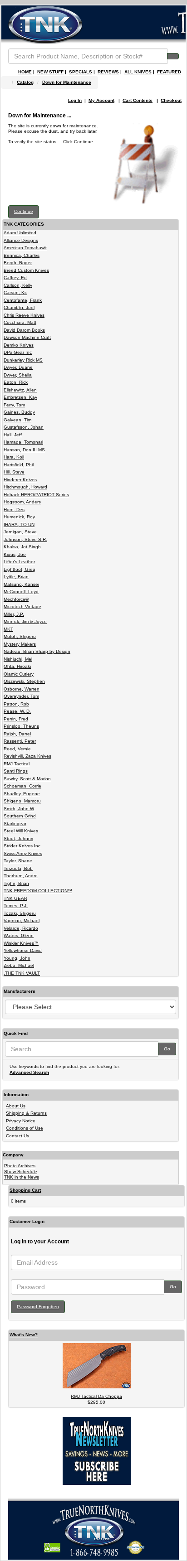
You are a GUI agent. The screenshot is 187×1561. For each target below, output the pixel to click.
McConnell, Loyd (21, 591)
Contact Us (17, 1135)
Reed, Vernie (17, 748)
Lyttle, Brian (16, 576)
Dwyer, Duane (18, 367)
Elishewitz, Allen (20, 389)
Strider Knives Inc (22, 845)
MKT (8, 629)
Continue (23, 211)
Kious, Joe (15, 554)
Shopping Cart (25, 1190)
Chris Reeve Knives (24, 315)
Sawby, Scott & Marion (27, 778)
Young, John (17, 958)
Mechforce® (16, 599)
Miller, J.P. (14, 614)
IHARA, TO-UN (19, 524)
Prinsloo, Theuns (21, 726)
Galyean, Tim (17, 419)
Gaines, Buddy (19, 412)
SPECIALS (80, 71)
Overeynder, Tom (21, 696)
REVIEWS (108, 71)
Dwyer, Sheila (18, 374)
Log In (75, 100)
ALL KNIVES (138, 71)
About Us (15, 1105)
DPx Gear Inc (18, 352)
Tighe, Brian (16, 883)
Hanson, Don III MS (24, 449)
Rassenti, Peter (20, 741)
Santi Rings (16, 770)
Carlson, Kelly (18, 285)
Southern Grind (20, 815)
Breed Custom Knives (26, 270)
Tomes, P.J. (16, 905)
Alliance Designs (21, 240)
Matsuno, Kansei (21, 584)
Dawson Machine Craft (27, 337)
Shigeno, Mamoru (22, 800)
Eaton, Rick (16, 382)
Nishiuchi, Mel (18, 659)
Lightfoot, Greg (19, 569)
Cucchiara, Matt (20, 322)
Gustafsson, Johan (24, 427)
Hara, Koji (14, 456)
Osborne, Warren (21, 688)
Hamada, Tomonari (23, 442)
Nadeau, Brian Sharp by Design (37, 651)
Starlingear (15, 823)
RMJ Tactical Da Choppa (96, 1396)
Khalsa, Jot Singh (22, 546)
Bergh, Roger (18, 262)
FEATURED (169, 71)
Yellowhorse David (23, 950)
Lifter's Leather (19, 561)
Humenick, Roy (19, 516)
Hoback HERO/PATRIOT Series (36, 494)
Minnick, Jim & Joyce (25, 621)
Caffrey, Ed (15, 277)
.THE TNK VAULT (22, 973)
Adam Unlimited (20, 232)
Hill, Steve (14, 471)
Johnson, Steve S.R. (25, 539)
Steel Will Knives (21, 830)
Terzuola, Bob (18, 868)
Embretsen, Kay (20, 397)
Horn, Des (14, 509)
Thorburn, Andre (21, 875)
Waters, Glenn (19, 935)
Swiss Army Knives (23, 853)
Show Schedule (20, 1171)
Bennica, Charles (21, 255)
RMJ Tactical (17, 763)
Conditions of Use (24, 1128)
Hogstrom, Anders (22, 501)
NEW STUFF (50, 71)
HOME (25, 71)
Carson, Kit (15, 292)
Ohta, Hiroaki (17, 666)
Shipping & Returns (26, 1113)
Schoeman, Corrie (22, 785)
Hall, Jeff (13, 434)
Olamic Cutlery (19, 674)
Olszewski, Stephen (24, 681)
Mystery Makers (20, 644)
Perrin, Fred (16, 718)
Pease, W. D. (17, 711)
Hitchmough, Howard (25, 486)
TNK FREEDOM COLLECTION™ (38, 890)
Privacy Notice (20, 1120)
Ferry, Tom (14, 404)
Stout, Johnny (18, 838)
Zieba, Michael (19, 965)
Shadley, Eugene (22, 793)
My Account (101, 100)
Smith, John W (19, 808)
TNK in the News (21, 1176)
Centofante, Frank (23, 300)
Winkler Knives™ (21, 943)
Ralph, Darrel (17, 733)
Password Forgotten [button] (38, 1306)
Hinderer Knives (20, 479)
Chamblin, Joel (19, 307)
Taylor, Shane (18, 860)
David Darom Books (24, 330)
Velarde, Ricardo (21, 928)
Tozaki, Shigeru (20, 913)
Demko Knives (19, 345)
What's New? (24, 1334)
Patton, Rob (16, 703)
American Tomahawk (25, 247)
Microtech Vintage (22, 606)
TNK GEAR (15, 898)
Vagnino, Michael (21, 920)
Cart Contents (138, 100)
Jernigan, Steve (20, 531)
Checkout (171, 100)
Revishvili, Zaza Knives (27, 756)
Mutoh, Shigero (20, 636)
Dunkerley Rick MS (23, 360)
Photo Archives (19, 1165)
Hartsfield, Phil (19, 464)
